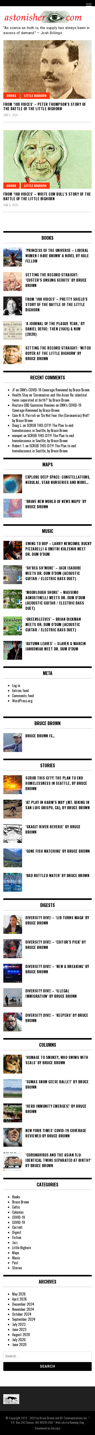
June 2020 (19, 1344)
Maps (15, 1252)
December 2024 (23, 1304)
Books (11, 95)
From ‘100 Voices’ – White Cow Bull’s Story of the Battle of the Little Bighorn (47, 196)
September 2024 (23, 1319)
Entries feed (20, 690)
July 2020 (19, 1339)
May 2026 (19, 1294)
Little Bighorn (35, 95)
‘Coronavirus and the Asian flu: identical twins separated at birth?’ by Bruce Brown (49, 397)
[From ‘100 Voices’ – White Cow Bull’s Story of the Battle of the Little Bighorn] (47, 159)
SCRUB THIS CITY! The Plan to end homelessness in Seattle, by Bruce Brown (42, 428)
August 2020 (21, 1334)
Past (15, 1262)
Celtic (16, 1207)
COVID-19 (18, 1217)
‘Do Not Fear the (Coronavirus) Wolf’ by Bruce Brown (51, 418)
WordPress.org (22, 700)
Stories (17, 1267)
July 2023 (18, 1324)
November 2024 (23, 1309)
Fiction (16, 1237)
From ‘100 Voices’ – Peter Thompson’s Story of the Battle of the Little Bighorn (44, 107)
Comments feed (23, 695)
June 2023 (19, 1329)
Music (16, 1257)
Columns (18, 1212)
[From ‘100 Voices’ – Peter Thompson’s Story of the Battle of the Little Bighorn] (47, 69)
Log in (16, 685)
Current (17, 1227)
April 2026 (19, 1299)
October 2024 (21, 1314)
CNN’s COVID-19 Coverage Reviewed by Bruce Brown (54, 390)
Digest (16, 1232)
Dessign (55, 1428)
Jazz (15, 1242)
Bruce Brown (20, 1202)
